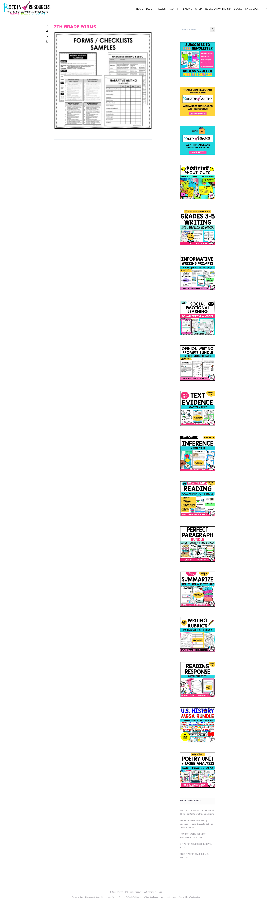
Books (238, 8)
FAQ (171, 8)
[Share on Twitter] (47, 31)
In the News (184, 8)
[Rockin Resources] (27, 8)
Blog (149, 8)
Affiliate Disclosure (151, 897)
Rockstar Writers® (218, 8)
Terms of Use (77, 897)
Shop (198, 8)
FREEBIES (161, 8)
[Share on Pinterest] (47, 41)
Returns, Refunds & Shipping (130, 897)
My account (253, 8)
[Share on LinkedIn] (47, 36)
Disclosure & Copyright (94, 897)
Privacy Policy (111, 897)
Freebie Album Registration (189, 897)
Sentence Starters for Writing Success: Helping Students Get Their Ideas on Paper (197, 824)
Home (139, 8)
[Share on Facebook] (47, 26)
